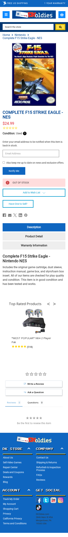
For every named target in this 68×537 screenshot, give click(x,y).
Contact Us (42, 457)
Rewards (8, 477)
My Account (9, 504)
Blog (5, 482)
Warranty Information (34, 245)
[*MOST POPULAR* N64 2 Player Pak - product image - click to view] (34, 321)
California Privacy (12, 518)
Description (34, 227)
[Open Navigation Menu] (6, 14)
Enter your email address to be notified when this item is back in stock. (32, 143)
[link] (34, 127)
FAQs (39, 475)
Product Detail (34, 236)
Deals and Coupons (13, 472)
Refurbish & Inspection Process (48, 468)
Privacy (7, 513)
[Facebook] (4, 215)
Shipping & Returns (46, 462)
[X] (15, 215)
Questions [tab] (33, 402)
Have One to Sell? (18, 203)
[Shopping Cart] (61, 14)
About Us (8, 457)
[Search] (60, 27)
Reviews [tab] (11, 402)
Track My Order (11, 499)
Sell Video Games (12, 462)
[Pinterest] (26, 215)
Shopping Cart (10, 508)
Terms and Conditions (15, 523)
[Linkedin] (20, 215)
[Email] (10, 215)
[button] (49, 303)
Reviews (40, 479)
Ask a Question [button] (36, 392)
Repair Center (10, 467)
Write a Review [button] (35, 383)
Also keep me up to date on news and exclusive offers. (35, 162)
